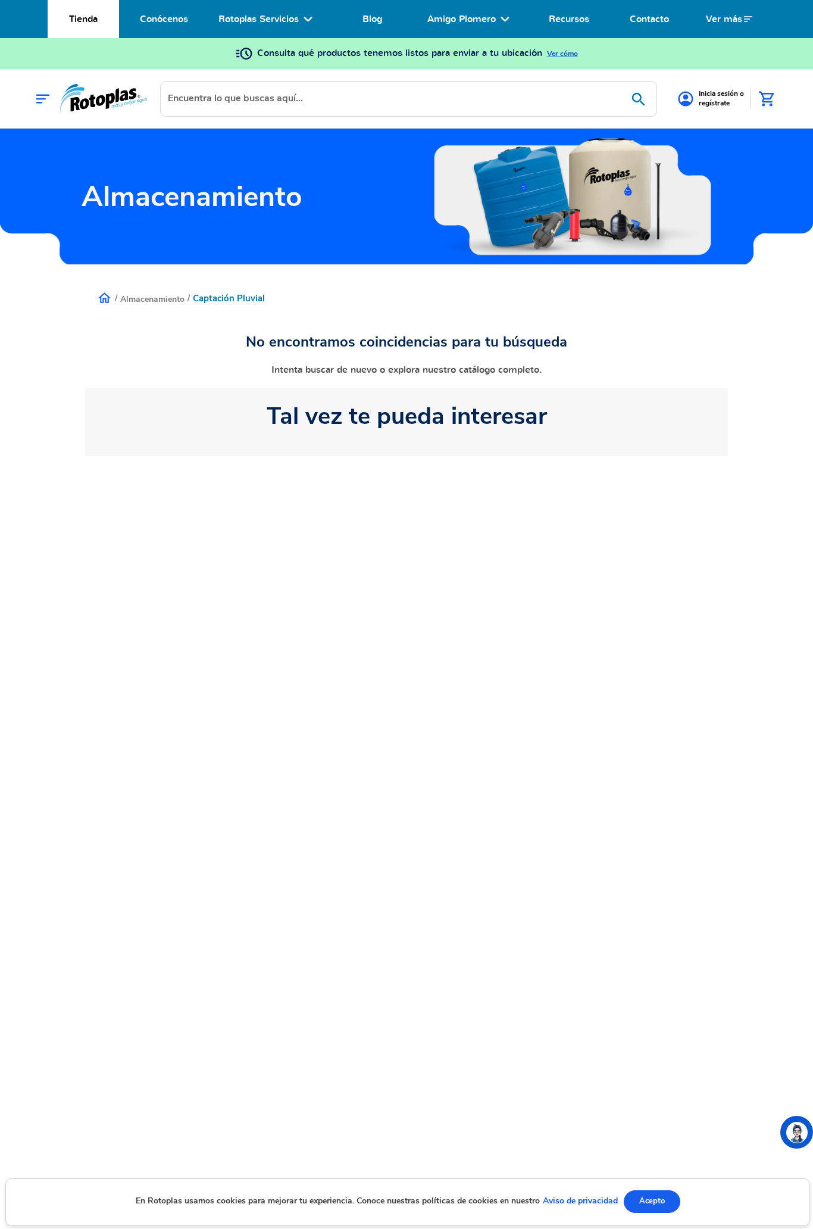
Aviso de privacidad (580, 1200)
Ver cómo (562, 53)
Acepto (652, 1201)
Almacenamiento (152, 299)
